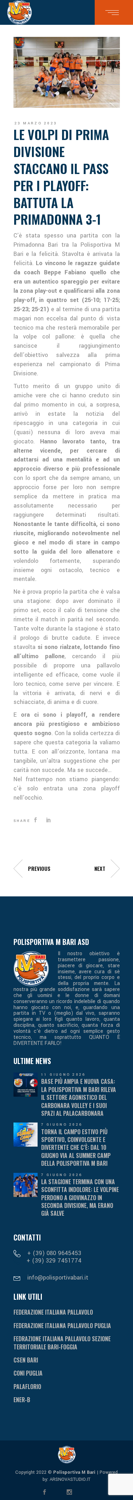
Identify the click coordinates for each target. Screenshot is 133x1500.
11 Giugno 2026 (63, 1074)
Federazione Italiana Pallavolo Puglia (62, 1325)
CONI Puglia (28, 1373)
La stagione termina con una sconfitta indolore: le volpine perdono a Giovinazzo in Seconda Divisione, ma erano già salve (80, 1197)
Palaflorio (27, 1386)
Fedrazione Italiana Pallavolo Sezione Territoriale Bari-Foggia (62, 1342)
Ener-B (21, 1399)
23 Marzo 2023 (36, 123)
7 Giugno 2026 (62, 1124)
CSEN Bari (25, 1360)
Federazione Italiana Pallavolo (53, 1312)
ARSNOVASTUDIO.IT (69, 1479)
